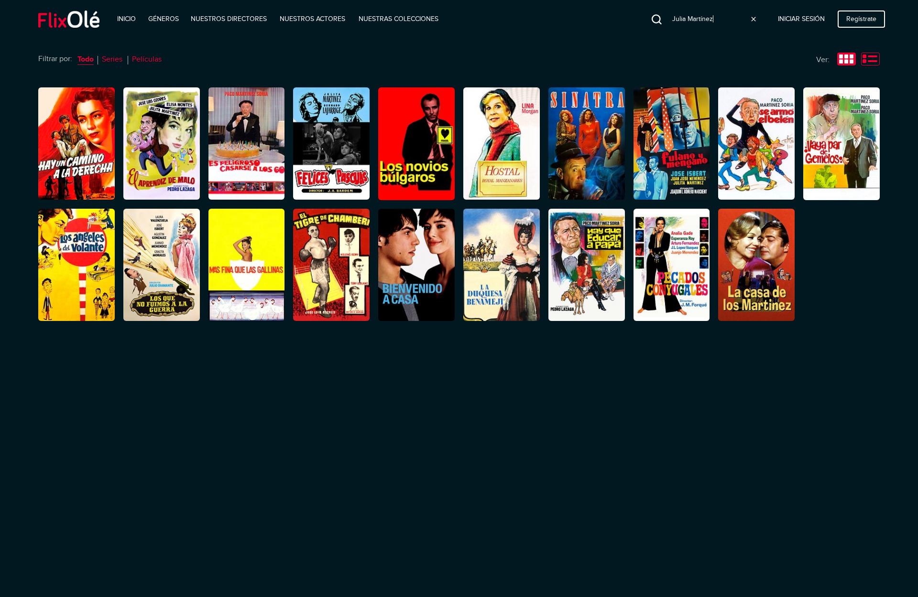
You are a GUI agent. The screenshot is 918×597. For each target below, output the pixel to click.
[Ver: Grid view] (846, 60)
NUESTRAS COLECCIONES (398, 18)
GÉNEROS (163, 18)
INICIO (126, 18)
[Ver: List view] (870, 60)
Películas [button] (147, 59)
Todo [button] (85, 59)
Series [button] (112, 59)
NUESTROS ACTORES (312, 18)
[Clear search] (753, 19)
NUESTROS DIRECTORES (229, 18)
